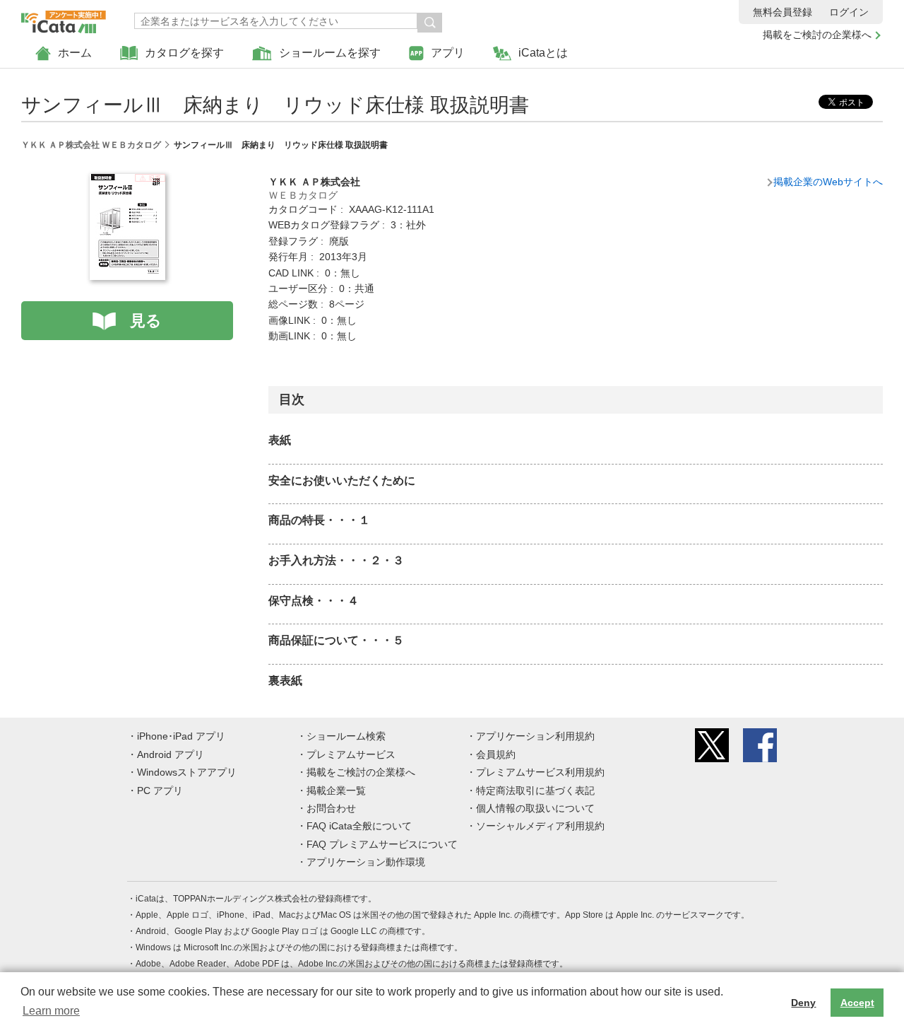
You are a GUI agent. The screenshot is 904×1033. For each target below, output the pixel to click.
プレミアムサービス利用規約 (540, 772)
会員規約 (496, 754)
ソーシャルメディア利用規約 (540, 825)
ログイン (849, 12)
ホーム (75, 53)
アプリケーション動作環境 (366, 862)
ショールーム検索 (346, 736)
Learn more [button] (51, 1011)
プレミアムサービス (351, 754)
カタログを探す (184, 53)
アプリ (448, 53)
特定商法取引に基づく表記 (535, 790)
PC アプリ (160, 790)
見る (146, 320)
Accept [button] (857, 1002)
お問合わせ (331, 808)
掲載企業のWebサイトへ (828, 181)
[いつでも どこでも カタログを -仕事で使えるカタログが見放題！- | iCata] (63, 18)
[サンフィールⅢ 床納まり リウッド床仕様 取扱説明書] (127, 181)
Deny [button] (803, 1002)
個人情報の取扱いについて (535, 808)
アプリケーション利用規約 (535, 736)
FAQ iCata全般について (359, 825)
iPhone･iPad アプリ (181, 736)
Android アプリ (170, 754)
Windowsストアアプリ (187, 772)
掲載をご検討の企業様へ (817, 34)
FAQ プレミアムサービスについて (382, 844)
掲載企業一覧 (336, 790)
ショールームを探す (330, 53)
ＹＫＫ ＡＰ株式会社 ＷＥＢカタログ (91, 145)
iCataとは (543, 53)
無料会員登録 (782, 12)
